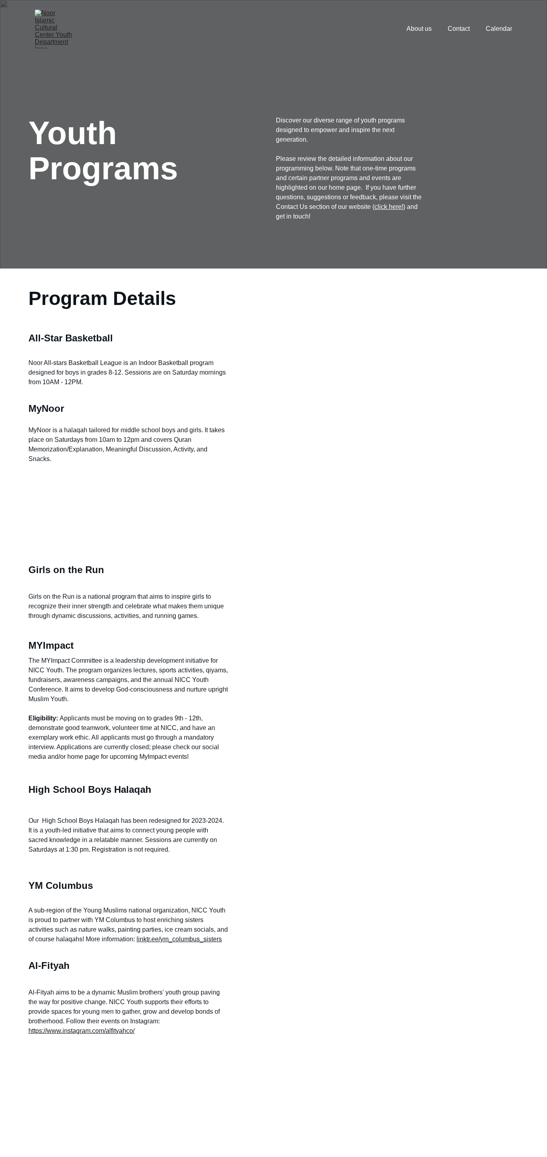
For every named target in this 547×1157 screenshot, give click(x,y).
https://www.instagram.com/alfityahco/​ (81, 1030)
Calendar (499, 28)
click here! (388, 206)
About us (419, 28)
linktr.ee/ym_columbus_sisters (179, 939)
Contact (459, 28)
